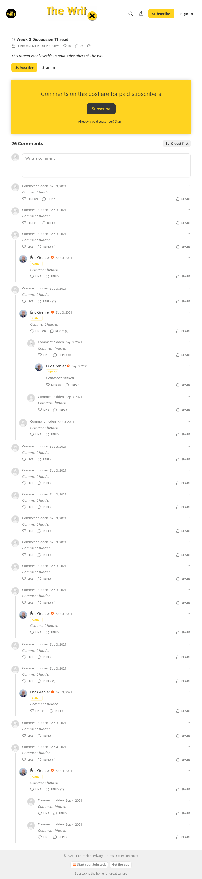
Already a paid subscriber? (101, 121)
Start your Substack (91, 865)
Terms (109, 856)
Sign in (186, 13)
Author (36, 263)
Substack (81, 873)
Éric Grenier (28, 46)
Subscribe (161, 13)
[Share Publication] (141, 13)
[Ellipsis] (188, 186)
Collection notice (127, 856)
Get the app (120, 865)
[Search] (130, 13)
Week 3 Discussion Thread (42, 39)
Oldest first (180, 143)
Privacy (98, 856)
